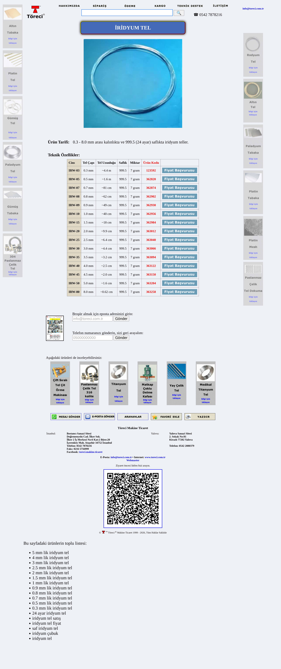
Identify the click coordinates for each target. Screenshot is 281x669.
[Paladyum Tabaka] (253, 167)
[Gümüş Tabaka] (12, 231)
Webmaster (132, 460)
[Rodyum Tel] (253, 76)
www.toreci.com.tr (155, 457)
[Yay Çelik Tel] (176, 404)
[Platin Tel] (12, 93)
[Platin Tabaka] (253, 213)
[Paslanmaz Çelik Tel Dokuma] (253, 305)
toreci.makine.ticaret (90, 451)
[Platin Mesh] (253, 259)
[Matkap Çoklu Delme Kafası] (147, 404)
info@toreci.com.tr (253, 8)
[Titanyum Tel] (118, 404)
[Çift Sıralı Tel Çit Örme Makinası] (60, 404)
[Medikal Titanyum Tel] (206, 404)
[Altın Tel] (253, 122)
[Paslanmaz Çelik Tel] (12, 276)
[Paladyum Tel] (12, 185)
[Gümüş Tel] (12, 139)
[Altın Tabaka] (12, 47)
